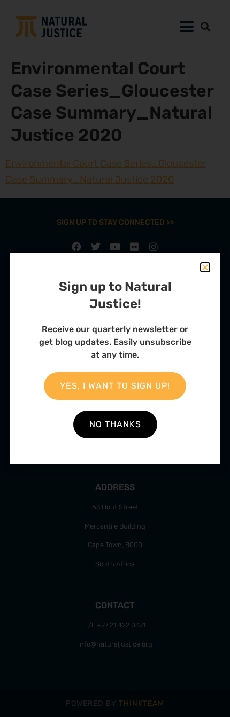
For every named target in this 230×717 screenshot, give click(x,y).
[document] (115, 358)
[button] (205, 267)
